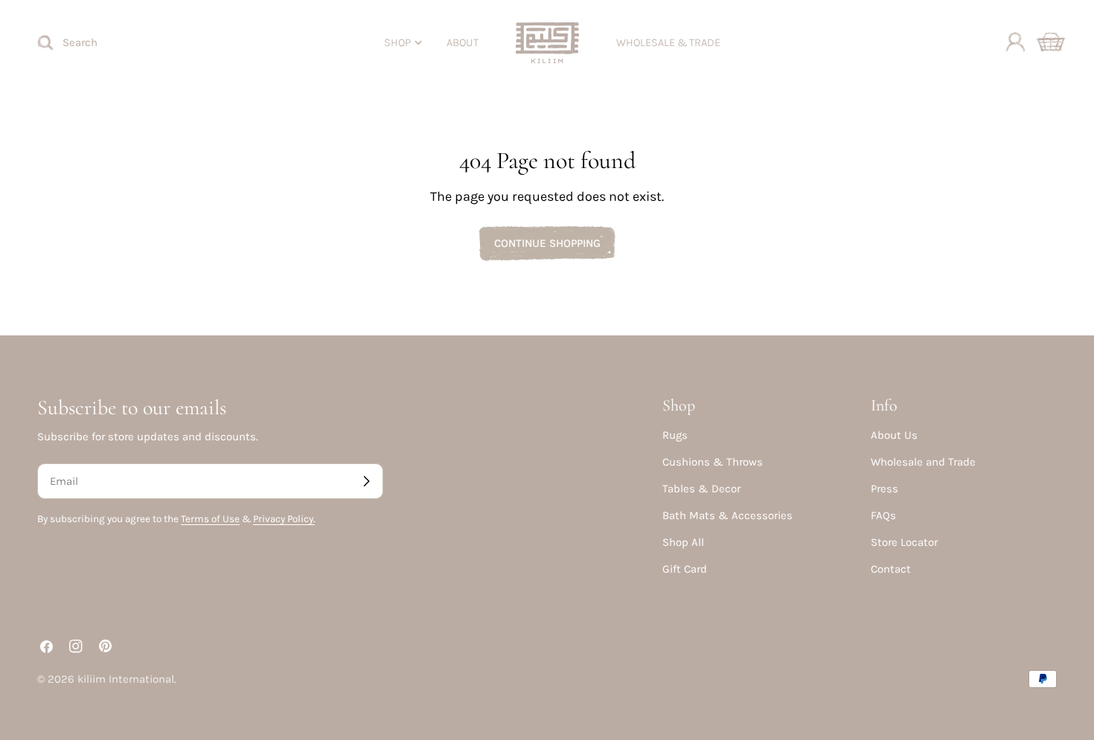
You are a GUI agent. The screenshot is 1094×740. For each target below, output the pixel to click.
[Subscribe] (366, 481)
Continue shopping (547, 243)
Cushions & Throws (712, 462)
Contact (891, 569)
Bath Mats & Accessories (727, 515)
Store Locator (904, 542)
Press (884, 488)
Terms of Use (210, 518)
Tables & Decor (701, 488)
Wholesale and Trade (923, 462)
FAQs (883, 515)
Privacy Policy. (284, 518)
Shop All (683, 542)
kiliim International (125, 679)
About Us (894, 435)
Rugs (675, 435)
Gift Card (684, 569)
